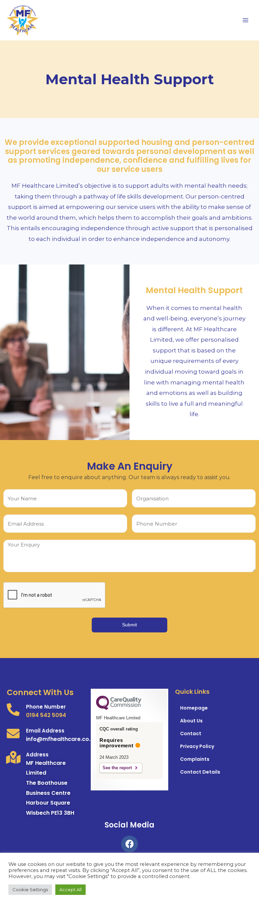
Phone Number (46, 706)
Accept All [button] (70, 889)
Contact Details (200, 772)
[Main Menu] (246, 20)
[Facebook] (129, 844)
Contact (190, 733)
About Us (191, 720)
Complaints (194, 759)
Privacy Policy (197, 746)
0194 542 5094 (46, 715)
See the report (117, 767)
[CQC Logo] (118, 708)
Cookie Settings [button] (30, 889)
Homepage (194, 708)
